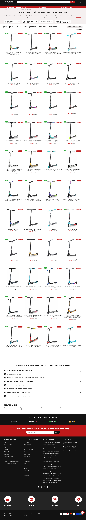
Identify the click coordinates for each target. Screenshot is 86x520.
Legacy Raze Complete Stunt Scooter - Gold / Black (33, 259)
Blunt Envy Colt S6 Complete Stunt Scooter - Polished (13, 83)
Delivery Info (7, 449)
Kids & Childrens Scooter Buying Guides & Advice (50, 456)
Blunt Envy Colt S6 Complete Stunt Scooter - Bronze (72, 111)
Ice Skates (26, 458)
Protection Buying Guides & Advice (51, 453)
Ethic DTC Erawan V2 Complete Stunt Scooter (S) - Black (53, 83)
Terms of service (20, 515)
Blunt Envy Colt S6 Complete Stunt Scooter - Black (33, 53)
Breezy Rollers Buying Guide (49, 468)
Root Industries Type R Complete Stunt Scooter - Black (13, 259)
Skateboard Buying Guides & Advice (51, 471)
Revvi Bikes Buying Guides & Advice (51, 464)
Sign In (5, 442)
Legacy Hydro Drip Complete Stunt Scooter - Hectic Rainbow (52, 53)
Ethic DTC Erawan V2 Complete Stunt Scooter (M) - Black (72, 83)
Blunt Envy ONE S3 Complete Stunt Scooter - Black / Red (33, 141)
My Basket (6, 447)
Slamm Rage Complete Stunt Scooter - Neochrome (13, 229)
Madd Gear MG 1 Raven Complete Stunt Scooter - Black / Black (72, 259)
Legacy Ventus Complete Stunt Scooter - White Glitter (72, 170)
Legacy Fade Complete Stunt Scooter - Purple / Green (52, 200)
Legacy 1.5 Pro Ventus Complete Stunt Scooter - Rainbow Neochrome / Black (14, 53)
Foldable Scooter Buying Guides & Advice (51, 447)
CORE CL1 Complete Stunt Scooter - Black (53, 316)
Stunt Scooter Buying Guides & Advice (52, 442)
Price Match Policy (8, 456)
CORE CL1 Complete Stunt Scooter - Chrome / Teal (72, 53)
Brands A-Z (26, 442)
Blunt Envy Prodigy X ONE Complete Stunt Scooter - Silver (13, 346)
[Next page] (52, 354)
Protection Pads (27, 466)
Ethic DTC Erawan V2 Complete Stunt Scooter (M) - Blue (53, 287)
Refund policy (7, 515)
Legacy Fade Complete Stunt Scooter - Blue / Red (72, 229)
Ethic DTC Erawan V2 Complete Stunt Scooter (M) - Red (53, 346)
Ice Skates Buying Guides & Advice (51, 478)
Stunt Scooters (27, 444)
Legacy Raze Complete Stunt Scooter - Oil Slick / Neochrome (72, 287)
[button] (80, 2)
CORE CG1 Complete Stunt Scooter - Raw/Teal (53, 229)
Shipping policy (27, 515)
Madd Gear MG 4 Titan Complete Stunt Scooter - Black (53, 259)
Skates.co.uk (14, 513)
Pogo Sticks (26, 475)
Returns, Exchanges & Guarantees (12, 451)
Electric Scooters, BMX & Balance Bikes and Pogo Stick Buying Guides (52, 481)
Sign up (57, 432)
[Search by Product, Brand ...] (72, 2)
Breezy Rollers (27, 470)
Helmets (25, 463)
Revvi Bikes (26, 473)
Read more (78, 17)
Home (5, 9)
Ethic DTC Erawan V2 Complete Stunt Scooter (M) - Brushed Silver (14, 170)
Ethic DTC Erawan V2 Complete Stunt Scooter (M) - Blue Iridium (13, 200)
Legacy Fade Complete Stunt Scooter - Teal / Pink (52, 141)
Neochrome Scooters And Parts (32, 409)
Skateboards (27, 461)
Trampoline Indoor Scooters (52, 409)
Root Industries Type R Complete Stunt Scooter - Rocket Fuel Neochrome (33, 112)
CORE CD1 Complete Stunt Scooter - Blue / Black (33, 287)
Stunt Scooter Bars (28, 451)
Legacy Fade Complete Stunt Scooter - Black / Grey (13, 141)
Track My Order (7, 444)
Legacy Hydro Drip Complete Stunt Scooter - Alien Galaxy (33, 83)
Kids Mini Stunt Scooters (12, 409)
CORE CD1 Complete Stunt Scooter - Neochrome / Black (72, 200)
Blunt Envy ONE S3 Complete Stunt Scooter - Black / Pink (33, 316)
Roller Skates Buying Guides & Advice (52, 473)
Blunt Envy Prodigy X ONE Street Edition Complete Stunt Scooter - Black (33, 229)
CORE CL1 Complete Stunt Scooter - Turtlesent (72, 346)
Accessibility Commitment (10, 466)
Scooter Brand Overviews (49, 444)
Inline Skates (27, 456)
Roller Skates (27, 454)
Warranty (6, 454)
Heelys (25, 468)
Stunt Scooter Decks (28, 449)
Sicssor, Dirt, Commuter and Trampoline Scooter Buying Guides (51, 460)
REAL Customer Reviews (10, 463)
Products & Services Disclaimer (11, 461)
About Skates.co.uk (8, 458)
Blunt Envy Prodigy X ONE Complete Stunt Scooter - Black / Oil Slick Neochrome (53, 112)
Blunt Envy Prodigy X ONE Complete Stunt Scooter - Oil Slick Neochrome (14, 112)
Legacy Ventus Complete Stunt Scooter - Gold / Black (33, 170)
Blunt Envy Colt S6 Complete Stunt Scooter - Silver (72, 141)
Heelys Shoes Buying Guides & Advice (52, 466)
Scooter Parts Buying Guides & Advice (52, 451)
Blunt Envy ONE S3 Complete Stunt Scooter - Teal (53, 170)
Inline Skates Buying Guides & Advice (52, 475)
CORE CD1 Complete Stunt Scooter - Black (14, 287)
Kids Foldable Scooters (29, 447)
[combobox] (46, 2)
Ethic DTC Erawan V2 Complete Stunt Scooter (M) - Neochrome (33, 200)
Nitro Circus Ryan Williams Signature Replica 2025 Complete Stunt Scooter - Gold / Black (72, 316)
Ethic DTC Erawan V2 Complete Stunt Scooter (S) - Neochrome (14, 316)
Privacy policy (13, 515)
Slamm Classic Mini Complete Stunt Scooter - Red (33, 346)
